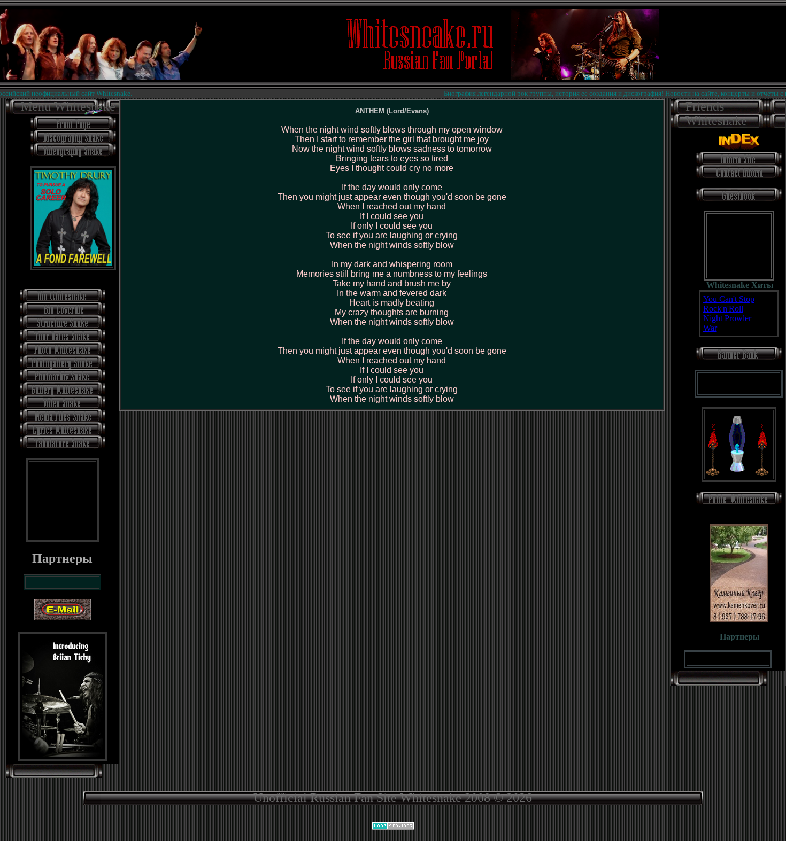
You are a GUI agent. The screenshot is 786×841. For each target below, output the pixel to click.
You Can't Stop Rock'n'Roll (728, 303)
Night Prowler (727, 318)
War (710, 327)
